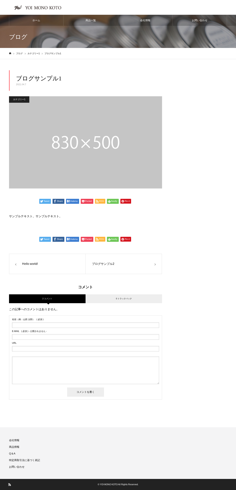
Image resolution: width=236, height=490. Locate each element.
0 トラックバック (124, 298)
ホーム (36, 20)
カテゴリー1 (19, 99)
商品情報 (14, 446)
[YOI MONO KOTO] (39, 7)
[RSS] (9, 484)
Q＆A (12, 453)
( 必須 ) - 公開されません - (29, 331)
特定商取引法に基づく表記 (24, 460)
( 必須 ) (28, 319)
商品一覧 (91, 20)
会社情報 (145, 20)
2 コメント (47, 298)
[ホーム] (10, 53)
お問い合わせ (199, 20)
